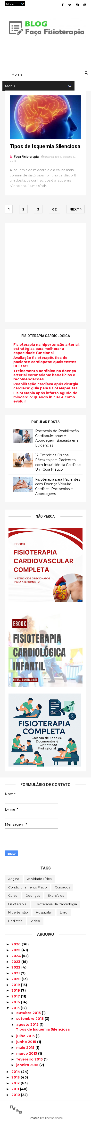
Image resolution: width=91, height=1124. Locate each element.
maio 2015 (25, 1047)
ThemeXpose (54, 1118)
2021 (16, 973)
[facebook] (62, 5)
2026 (16, 944)
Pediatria (15, 921)
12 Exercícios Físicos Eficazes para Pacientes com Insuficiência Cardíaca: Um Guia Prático (58, 462)
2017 (16, 996)
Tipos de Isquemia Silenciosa (45, 146)
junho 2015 (26, 1042)
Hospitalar (44, 912)
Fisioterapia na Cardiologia (55, 904)
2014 (16, 1071)
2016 (16, 1002)
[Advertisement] (45, 272)
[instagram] (77, 5)
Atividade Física (39, 879)
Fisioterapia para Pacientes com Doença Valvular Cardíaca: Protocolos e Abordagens (57, 486)
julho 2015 (26, 1036)
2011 (15, 1089)
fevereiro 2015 (30, 1059)
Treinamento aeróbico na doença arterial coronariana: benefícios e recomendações (44, 375)
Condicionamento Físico (27, 887)
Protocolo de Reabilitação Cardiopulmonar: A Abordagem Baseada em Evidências (57, 438)
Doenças (32, 895)
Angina (13, 879)
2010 (16, 1095)
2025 (16, 950)
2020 (16, 979)
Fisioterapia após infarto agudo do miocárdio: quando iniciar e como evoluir (45, 397)
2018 (16, 990)
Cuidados (62, 887)
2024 (16, 956)
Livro (63, 912)
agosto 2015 (28, 1024)
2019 (16, 985)
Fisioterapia (17, 904)
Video (35, 921)
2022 (16, 967)
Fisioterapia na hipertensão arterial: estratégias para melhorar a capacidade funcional (46, 348)
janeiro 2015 (27, 1065)
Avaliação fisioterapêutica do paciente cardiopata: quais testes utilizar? (44, 362)
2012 (16, 1083)
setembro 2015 (30, 1018)
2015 (16, 1008)
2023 (16, 962)
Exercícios (56, 895)
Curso (12, 895)
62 (54, 209)
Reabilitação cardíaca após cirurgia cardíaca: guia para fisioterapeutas (45, 386)
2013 (16, 1077)
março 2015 (27, 1053)
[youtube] (17, 1110)
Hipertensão (18, 912)
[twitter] (69, 5)
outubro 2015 (29, 1013)
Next (74, 209)
